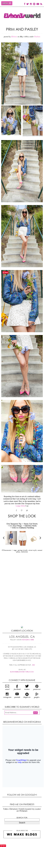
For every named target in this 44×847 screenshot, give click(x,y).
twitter (27, 689)
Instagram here (28, 640)
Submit (36, 713)
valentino (24, 552)
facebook (17, 689)
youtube (17, 697)
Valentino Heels (30, 526)
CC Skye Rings (15, 526)
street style (32, 550)
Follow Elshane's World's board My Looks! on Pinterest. (22, 810)
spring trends (23, 550)
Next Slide (40, 538)
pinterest (36, 689)
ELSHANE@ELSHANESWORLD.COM (22, 672)
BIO (33, 665)
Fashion (37, 37)
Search (22, 823)
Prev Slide (4, 538)
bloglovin (26, 697)
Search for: (22, 817)
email (7, 689)
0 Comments (6, 550)
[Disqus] (22, 595)
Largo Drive (20, 506)
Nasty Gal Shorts (31, 524)
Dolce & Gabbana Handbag (23, 528)
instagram (7, 697)
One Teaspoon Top (13, 524)
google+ (37, 697)
